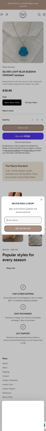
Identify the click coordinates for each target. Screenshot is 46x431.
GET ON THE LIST (23, 228)
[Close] (41, 199)
